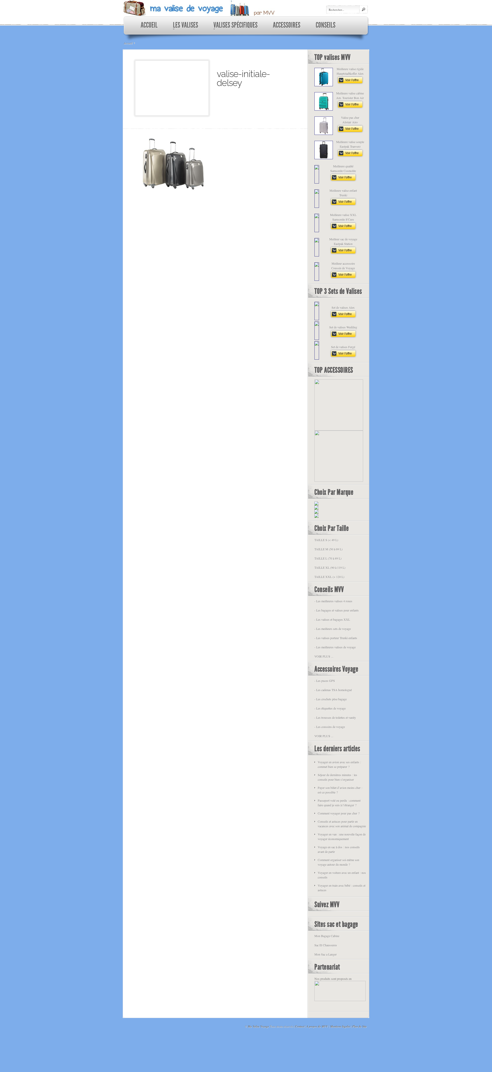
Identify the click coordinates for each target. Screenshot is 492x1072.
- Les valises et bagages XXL (332, 619)
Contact (299, 1026)
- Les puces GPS (324, 681)
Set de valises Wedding (343, 327)
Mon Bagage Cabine (326, 936)
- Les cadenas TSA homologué (333, 690)
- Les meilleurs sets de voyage (332, 629)
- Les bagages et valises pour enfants (336, 610)
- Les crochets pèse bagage (330, 699)
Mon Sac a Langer (325, 954)
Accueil (128, 43)
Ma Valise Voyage (258, 1026)
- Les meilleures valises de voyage (335, 647)
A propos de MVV (317, 1026)
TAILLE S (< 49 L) (326, 540)
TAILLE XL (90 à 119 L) (329, 567)
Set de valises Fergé (343, 347)
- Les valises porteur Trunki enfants (335, 638)
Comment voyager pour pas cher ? (339, 813)
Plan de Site (359, 1026)
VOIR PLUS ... (323, 656)
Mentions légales (340, 1026)
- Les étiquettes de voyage (330, 708)
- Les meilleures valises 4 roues (333, 601)
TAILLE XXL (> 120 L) (329, 577)
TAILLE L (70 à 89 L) (328, 558)
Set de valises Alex (343, 307)
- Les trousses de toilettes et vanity (335, 717)
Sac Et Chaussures (325, 945)
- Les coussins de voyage (329, 727)
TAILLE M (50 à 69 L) (328, 549)
